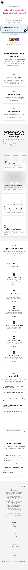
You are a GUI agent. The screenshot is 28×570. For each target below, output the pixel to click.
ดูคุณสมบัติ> (14, 331)
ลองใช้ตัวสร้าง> (14, 285)
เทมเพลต (14, 526)
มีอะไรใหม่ (14, 533)
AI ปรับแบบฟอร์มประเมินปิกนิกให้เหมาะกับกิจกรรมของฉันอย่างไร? (13, 386)
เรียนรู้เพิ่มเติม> (14, 301)
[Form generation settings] (12, 30)
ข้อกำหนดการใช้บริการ (14, 546)
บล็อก (14, 557)
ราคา (14, 529)
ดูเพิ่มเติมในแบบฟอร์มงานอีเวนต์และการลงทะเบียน (15, 431)
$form (14, 549)
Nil (16, 561)
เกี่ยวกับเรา (14, 555)
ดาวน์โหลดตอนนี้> (14, 346)
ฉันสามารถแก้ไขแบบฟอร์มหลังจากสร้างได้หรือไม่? (13, 393)
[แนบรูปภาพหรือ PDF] (2, 30)
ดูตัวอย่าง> (14, 316)
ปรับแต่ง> (14, 361)
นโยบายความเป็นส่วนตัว (14, 548)
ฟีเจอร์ (14, 524)
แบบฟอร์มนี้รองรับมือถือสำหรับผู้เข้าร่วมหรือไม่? (13, 399)
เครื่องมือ (14, 528)
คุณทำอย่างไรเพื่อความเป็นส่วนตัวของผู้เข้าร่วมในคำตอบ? (13, 405)
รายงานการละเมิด (14, 540)
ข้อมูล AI (14, 531)
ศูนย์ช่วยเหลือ (14, 539)
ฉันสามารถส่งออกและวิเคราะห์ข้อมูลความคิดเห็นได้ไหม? (13, 412)
